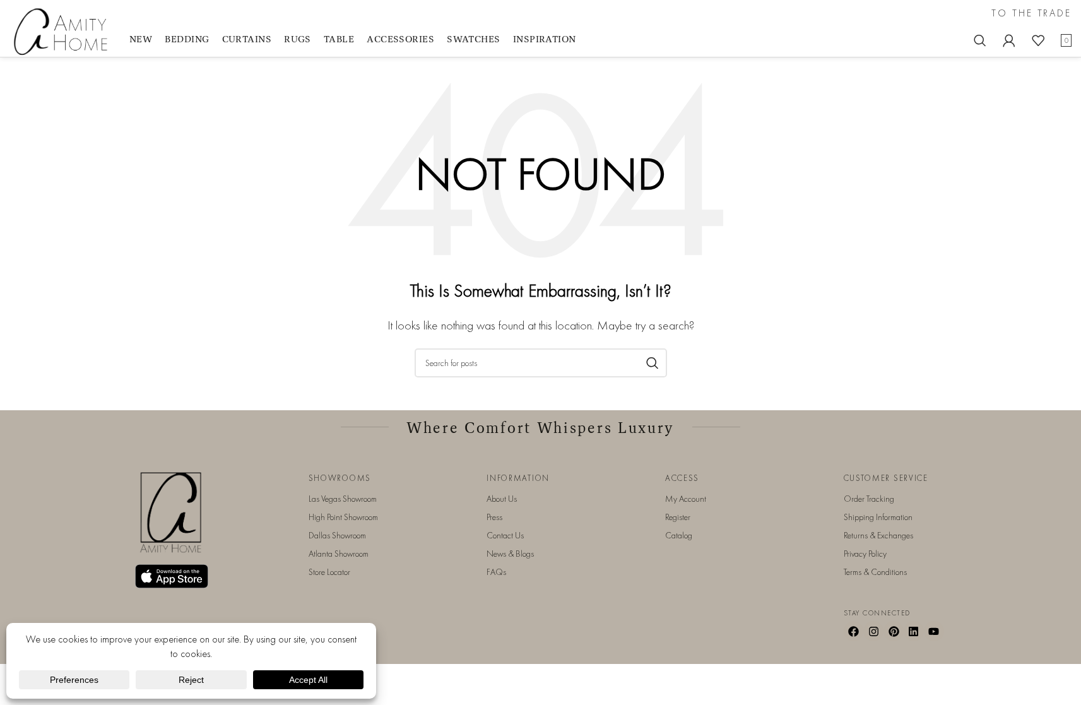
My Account (685, 498)
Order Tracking (869, 498)
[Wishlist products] (1038, 40)
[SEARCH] (652, 362)
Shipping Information (878, 517)
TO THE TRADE (1031, 13)
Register (677, 517)
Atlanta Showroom (339, 553)
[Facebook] (854, 631)
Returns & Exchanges (878, 535)
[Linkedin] (914, 631)
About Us (502, 498)
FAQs (496, 572)
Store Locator (329, 572)
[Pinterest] (893, 631)
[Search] (980, 40)
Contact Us (505, 535)
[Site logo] (63, 30)
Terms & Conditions (875, 572)
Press (494, 517)
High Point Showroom (343, 517)
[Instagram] (873, 631)
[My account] (1009, 40)
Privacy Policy (865, 553)
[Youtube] (934, 631)
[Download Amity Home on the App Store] (171, 576)
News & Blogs (510, 553)
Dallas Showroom (337, 535)
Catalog (678, 535)
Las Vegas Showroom (343, 498)
